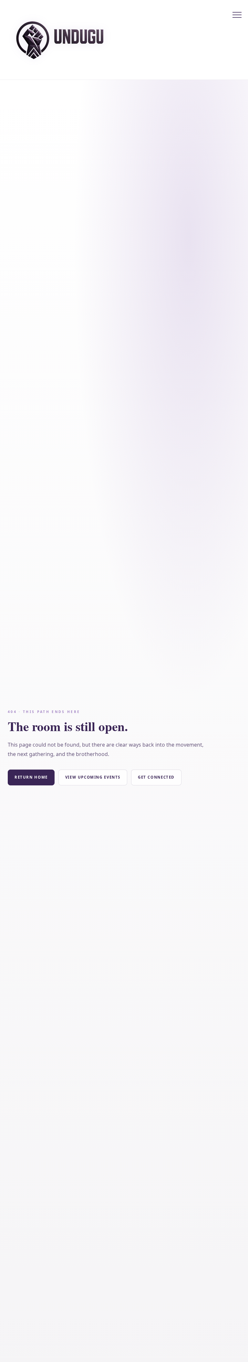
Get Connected (156, 777)
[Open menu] (237, 15)
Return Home (31, 777)
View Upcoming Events (92, 777)
